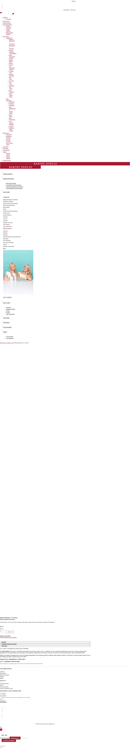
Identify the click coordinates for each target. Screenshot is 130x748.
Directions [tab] (4, 646)
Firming (11, 126)
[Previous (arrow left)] (0, 747)
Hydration (11, 102)
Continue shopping (8, 740)
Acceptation (3, 695)
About (4, 152)
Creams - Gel (10, 343)
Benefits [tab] (4, 642)
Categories (9, 38)
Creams (8, 141)
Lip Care (11, 81)
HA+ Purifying (7, 297)
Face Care (6, 36)
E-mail (2, 693)
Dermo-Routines (7, 24)
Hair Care (5, 147)
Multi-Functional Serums (12, 57)
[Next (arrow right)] (1, 747)
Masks (11, 63)
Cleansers (9, 134)
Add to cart (10, 631)
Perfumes (5, 148)
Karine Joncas (7, 23)
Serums (8, 139)
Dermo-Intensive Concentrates (12, 52)
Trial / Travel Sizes (10, 95)
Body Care (6, 133)
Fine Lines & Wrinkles (11, 123)
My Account (6, 21)
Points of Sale (7, 160)
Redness (11, 103)
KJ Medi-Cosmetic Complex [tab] (9, 644)
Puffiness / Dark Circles (11, 129)
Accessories (6, 150)
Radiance (11, 105)
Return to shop (15, 738)
